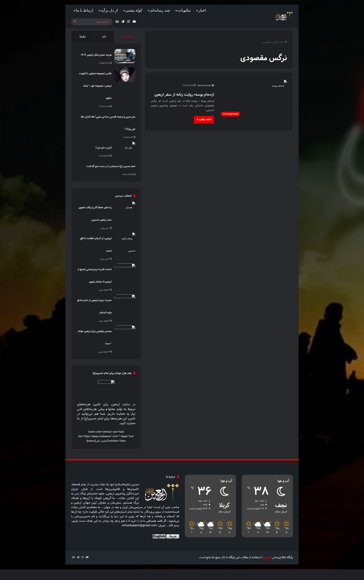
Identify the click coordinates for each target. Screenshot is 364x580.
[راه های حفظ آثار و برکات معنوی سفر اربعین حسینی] (125, 209)
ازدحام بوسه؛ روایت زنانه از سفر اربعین (184, 94)
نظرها (82, 37)
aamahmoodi (204, 85)
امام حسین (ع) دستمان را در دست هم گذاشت (110, 166)
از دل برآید (109, 10)
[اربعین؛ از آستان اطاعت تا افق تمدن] (125, 244)
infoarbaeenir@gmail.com (139, 525)
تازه (104, 37)
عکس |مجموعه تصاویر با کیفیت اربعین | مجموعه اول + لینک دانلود (95, 86)
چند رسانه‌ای (160, 10)
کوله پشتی (134, 10)
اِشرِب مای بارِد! (103, 147)
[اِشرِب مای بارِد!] (125, 149)
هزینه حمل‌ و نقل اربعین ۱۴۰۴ (96, 55)
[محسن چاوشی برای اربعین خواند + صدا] (125, 332)
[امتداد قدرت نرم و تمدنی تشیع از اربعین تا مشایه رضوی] (125, 270)
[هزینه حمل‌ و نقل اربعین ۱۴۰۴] (125, 56)
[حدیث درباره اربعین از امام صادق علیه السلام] (125, 301)
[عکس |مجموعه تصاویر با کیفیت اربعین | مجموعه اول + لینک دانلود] (125, 75)
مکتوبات (184, 10)
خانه (282, 42)
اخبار (202, 10)
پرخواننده (128, 37)
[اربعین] (284, 16)
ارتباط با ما (84, 10)
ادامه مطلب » (204, 119)
